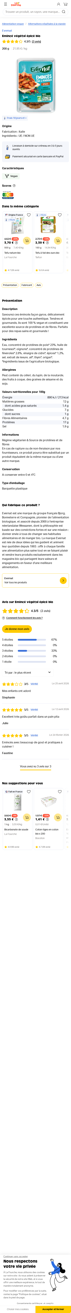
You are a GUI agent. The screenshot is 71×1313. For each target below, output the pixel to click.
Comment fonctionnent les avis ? (24, 618)
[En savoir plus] (14, 186)
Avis (39, 285)
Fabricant (27, 285)
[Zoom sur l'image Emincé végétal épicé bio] (35, 87)
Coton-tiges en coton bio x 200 (46, 831)
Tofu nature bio (12, 253)
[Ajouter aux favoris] (29, 215)
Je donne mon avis (17, 629)
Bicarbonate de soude (16, 829)
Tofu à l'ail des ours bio (47, 253)
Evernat (7, 30)
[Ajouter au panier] (27, 241)
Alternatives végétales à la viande (47, 24)
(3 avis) (36, 41)
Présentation (10, 285)
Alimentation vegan (13, 24)
